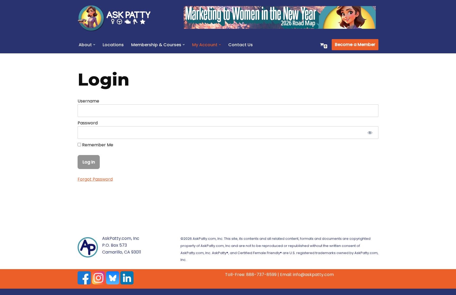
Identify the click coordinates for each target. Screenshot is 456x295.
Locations (113, 45)
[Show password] (369, 132)
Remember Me (97, 145)
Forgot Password (95, 179)
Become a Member (355, 44)
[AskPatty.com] (117, 18)
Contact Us (240, 45)
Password (88, 123)
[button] (94, 45)
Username (88, 101)
